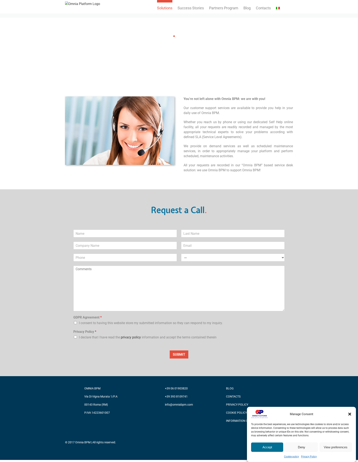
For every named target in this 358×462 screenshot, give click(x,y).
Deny (301, 447)
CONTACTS (233, 396)
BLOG (230, 388)
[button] (350, 414)
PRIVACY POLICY (237, 404)
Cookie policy (291, 456)
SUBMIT (179, 354)
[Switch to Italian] (278, 6)
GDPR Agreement (87, 317)
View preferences (335, 447)
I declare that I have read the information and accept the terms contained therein (147, 337)
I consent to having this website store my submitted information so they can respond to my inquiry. (151, 323)
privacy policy (131, 337)
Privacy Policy (309, 456)
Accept (267, 447)
